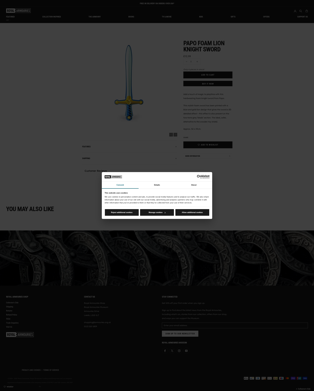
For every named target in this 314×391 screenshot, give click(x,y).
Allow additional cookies (192, 212)
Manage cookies (156, 212)
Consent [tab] (120, 185)
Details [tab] (157, 185)
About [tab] (193, 185)
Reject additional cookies (121, 212)
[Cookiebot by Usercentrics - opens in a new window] (198, 177)
